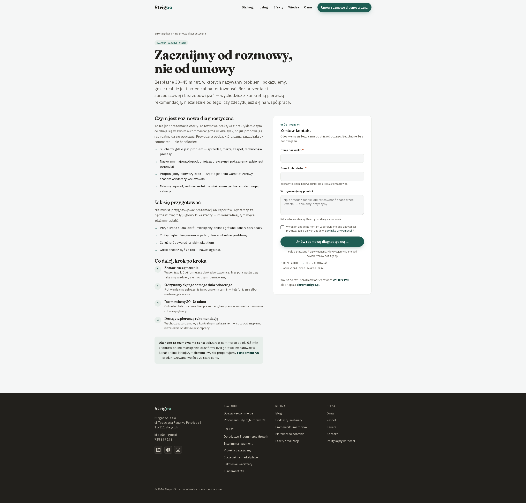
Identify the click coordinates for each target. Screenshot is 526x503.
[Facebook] (168, 450)
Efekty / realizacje (287, 441)
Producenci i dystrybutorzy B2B (245, 420)
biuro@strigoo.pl (308, 285)
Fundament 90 (248, 353)
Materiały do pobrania (289, 434)
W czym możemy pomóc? (296, 191)
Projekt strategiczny (237, 450)
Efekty (278, 7)
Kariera (331, 427)
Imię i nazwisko (292, 150)
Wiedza (293, 7)
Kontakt (332, 434)
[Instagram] (178, 450)
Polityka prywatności (341, 441)
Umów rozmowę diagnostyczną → (322, 242)
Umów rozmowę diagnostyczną (344, 7)
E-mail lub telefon (293, 168)
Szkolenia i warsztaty (238, 464)
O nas (308, 7)
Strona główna (163, 33)
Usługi (264, 7)
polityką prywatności (339, 230)
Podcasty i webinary (288, 420)
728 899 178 (340, 280)
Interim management (238, 443)
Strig (163, 7)
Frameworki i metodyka (291, 427)
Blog (278, 413)
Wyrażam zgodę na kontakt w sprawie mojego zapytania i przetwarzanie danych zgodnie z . (321, 228)
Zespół (331, 420)
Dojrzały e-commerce (238, 413)
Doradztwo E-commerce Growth (246, 436)
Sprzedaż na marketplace (241, 457)
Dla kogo (248, 7)
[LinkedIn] (158, 450)
